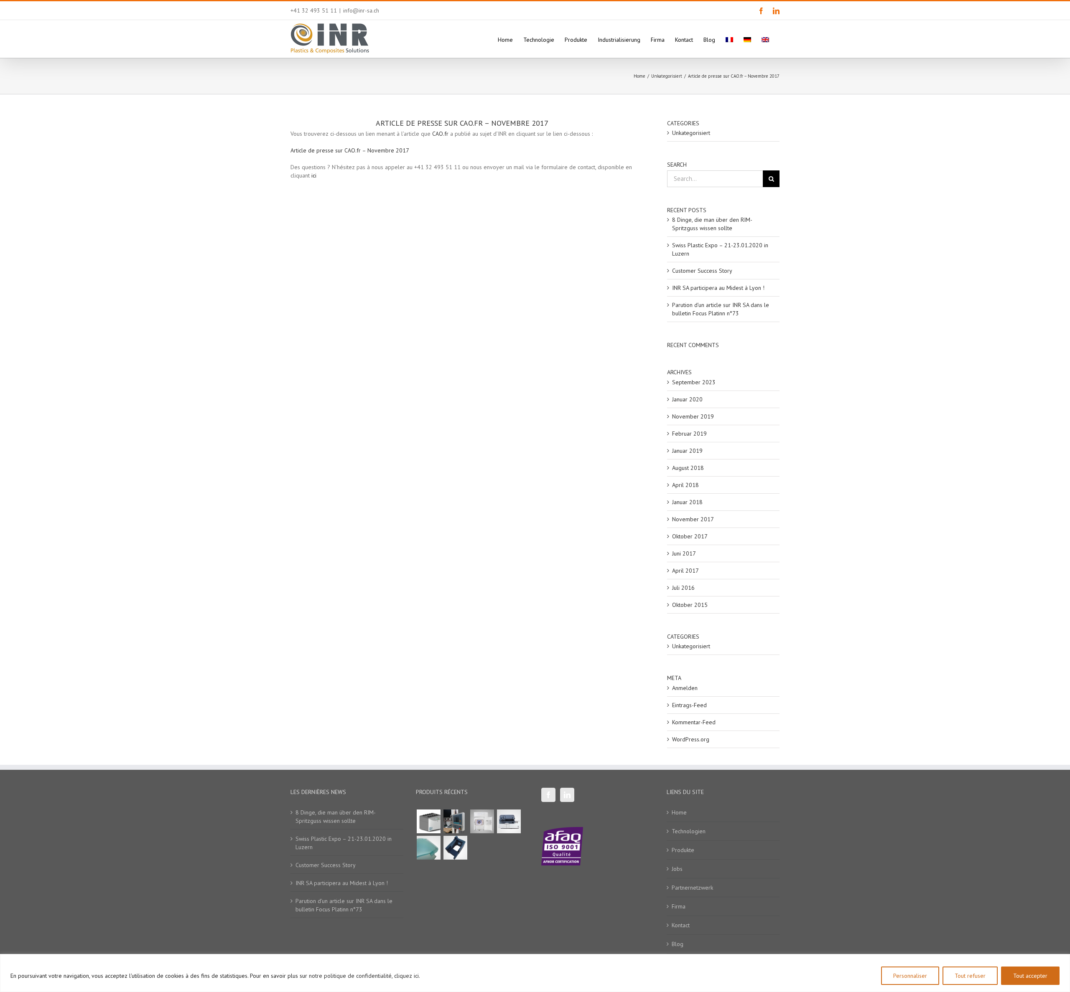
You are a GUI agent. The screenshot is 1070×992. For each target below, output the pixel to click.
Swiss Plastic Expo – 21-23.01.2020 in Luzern (344, 843)
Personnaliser (910, 975)
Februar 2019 (689, 433)
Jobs (677, 869)
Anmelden (685, 688)
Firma (678, 906)
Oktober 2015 (690, 605)
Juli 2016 (683, 587)
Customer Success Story (702, 270)
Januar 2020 (687, 399)
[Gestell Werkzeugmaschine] (455, 848)
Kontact (681, 925)
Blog (677, 944)
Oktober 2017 (690, 536)
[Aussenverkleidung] (428, 848)
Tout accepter (1030, 975)
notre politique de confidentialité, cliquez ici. (364, 975)
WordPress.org (690, 739)
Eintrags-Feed (689, 705)
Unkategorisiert (691, 133)
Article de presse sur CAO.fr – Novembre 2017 (349, 150)
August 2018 (688, 468)
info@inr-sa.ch (361, 10)
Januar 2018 (687, 502)
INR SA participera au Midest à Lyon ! (718, 288)
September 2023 (694, 382)
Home (679, 812)
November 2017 (693, 519)
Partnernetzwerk (692, 887)
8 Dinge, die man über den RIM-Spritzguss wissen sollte (336, 817)
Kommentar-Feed (694, 722)
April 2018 (685, 485)
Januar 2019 (687, 450)
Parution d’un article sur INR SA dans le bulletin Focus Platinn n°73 (344, 905)
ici (313, 175)
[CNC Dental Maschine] (481, 821)
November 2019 (693, 416)
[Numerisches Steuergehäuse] (455, 821)
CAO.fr (440, 133)
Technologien (689, 831)
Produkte (683, 850)
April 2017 (685, 570)
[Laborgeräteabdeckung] (428, 821)
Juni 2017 (684, 553)
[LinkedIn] (567, 795)
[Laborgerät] (508, 821)
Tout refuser (970, 975)
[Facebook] (548, 795)
